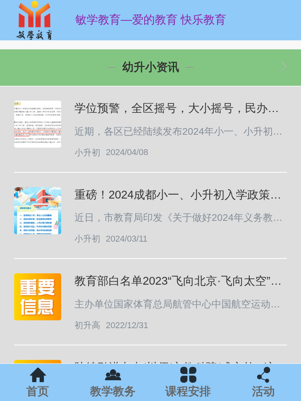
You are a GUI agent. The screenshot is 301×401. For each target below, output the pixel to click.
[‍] (284, 67)
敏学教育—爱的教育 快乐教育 (150, 19)
